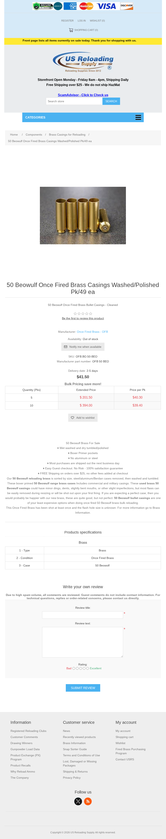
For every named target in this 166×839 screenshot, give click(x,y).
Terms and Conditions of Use (81, 755)
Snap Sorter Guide (75, 749)
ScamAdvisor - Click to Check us (83, 95)
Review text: (83, 623)
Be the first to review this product (83, 318)
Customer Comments (24, 737)
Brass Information (74, 743)
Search (111, 101)
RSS (88, 801)
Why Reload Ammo (23, 771)
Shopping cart (124, 737)
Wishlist (120, 743)
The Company (20, 777)
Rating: (82, 664)
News (66, 730)
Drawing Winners (21, 743)
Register (67, 20)
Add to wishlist (85, 417)
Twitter (78, 801)
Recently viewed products (79, 737)
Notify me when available (85, 346)
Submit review (83, 688)
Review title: (83, 607)
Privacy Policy (72, 777)
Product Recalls (21, 765)
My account (123, 730)
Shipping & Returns (75, 771)
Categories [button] (35, 117)
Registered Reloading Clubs (28, 730)
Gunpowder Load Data (25, 749)
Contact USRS (125, 759)
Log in (82, 20)
